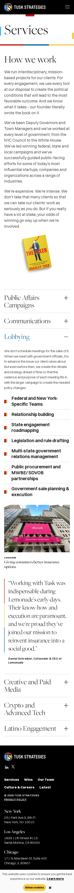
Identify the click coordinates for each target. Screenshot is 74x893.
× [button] (50, 887)
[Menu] (67, 7)
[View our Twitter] (13, 768)
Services (11, 780)
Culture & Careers (19, 787)
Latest (45, 787)
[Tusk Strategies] (25, 7)
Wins (28, 780)
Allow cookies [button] (34, 887)
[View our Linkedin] (6, 767)
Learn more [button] (55, 879)
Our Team (46, 780)
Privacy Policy (15, 799)
